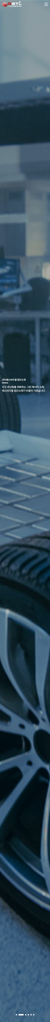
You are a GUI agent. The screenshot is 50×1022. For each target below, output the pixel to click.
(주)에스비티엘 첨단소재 (12, 4)
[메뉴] (46, 4)
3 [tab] (25, 1014)
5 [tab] (31, 1014)
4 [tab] (28, 1014)
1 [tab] (16, 1014)
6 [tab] (33, 1014)
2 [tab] (21, 1014)
